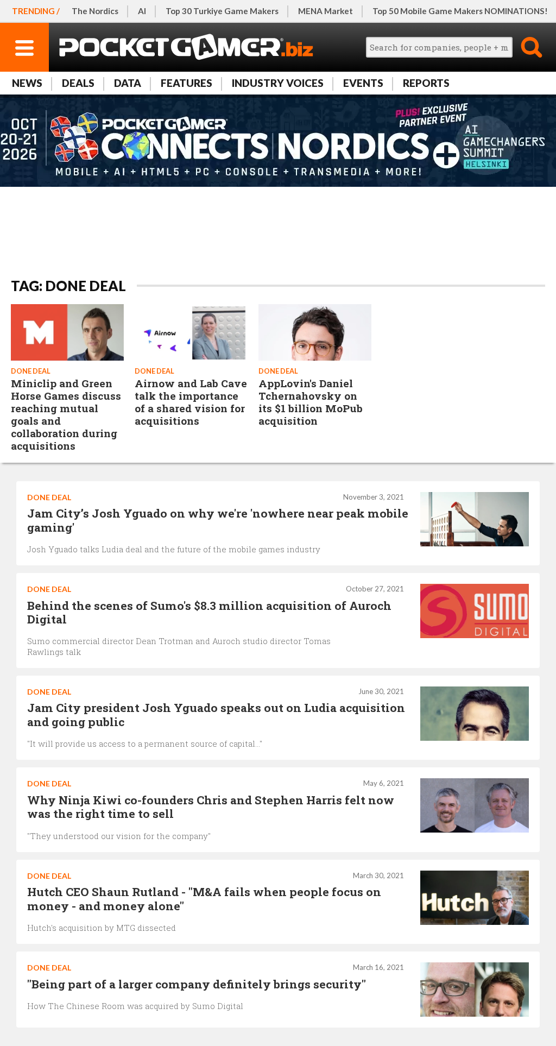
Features (186, 83)
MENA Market (325, 11)
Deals (78, 83)
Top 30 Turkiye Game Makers (222, 11)
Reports (426, 83)
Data (127, 83)
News (27, 83)
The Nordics (95, 11)
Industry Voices (278, 83)
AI (142, 11)
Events (363, 83)
